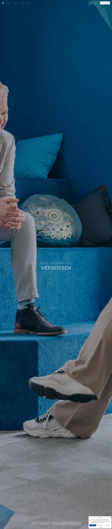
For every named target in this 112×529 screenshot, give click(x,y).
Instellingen (107, 525)
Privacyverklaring (100, 527)
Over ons (15, 2)
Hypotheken (71, 523)
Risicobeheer (34, 523)
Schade (78, 523)
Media (29, 2)
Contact (22, 2)
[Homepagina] (3, 3)
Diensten (7, 2)
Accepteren (92, 525)
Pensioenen (63, 523)
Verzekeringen (55, 523)
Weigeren (100, 525)
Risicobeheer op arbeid (45, 523)
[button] (110, 517)
